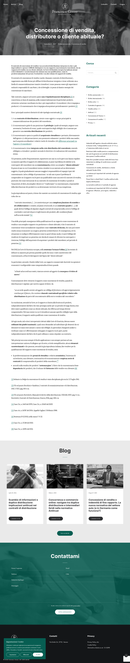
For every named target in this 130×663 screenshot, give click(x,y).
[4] (31, 215)
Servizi (13, 4)
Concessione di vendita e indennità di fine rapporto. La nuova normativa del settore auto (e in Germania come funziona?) (25, 505)
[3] (61, 112)
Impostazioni (13, 654)
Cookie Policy (91, 645)
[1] (72, 97)
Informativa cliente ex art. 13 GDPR (98, 648)
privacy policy (76, 605)
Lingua (122, 4)
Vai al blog (65, 533)
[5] (20, 243)
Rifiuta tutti (26, 654)
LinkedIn (104, 4)
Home (5, 4)
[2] (76, 106)
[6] (66, 249)
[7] (12, 423)
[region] (25, 648)
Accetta (38, 654)
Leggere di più (16, 518)
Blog (21, 4)
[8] (76, 368)
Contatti (114, 4)
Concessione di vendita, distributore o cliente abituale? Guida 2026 (102, 502)
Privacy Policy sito (93, 642)
